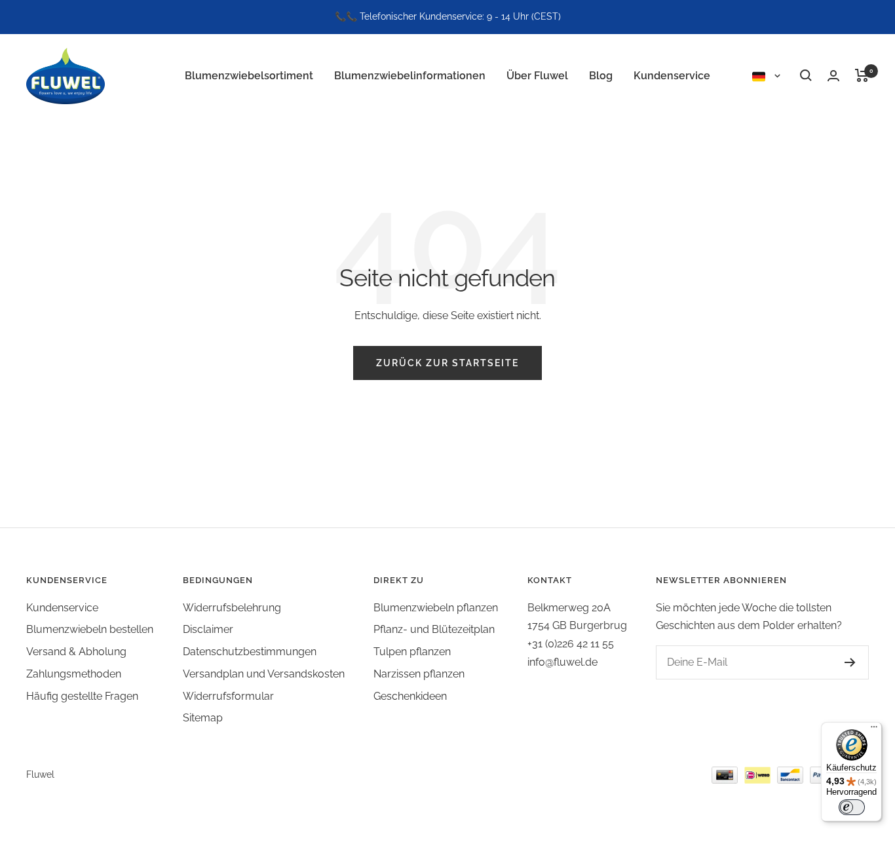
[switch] (852, 807)
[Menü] (874, 730)
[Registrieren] (850, 662)
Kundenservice (672, 75)
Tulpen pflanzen (412, 651)
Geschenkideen (410, 696)
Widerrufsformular (228, 696)
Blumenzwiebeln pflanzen (435, 607)
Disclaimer (208, 629)
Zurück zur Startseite (447, 363)
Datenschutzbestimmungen (249, 651)
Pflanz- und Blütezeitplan (434, 629)
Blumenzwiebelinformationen (410, 75)
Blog (601, 75)
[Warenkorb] (862, 75)
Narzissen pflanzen (419, 674)
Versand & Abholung (76, 651)
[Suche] (806, 75)
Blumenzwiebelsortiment (249, 75)
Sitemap (203, 718)
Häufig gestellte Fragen (82, 696)
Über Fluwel (537, 75)
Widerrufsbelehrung (232, 607)
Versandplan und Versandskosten (264, 674)
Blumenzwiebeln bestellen (89, 629)
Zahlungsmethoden (73, 674)
